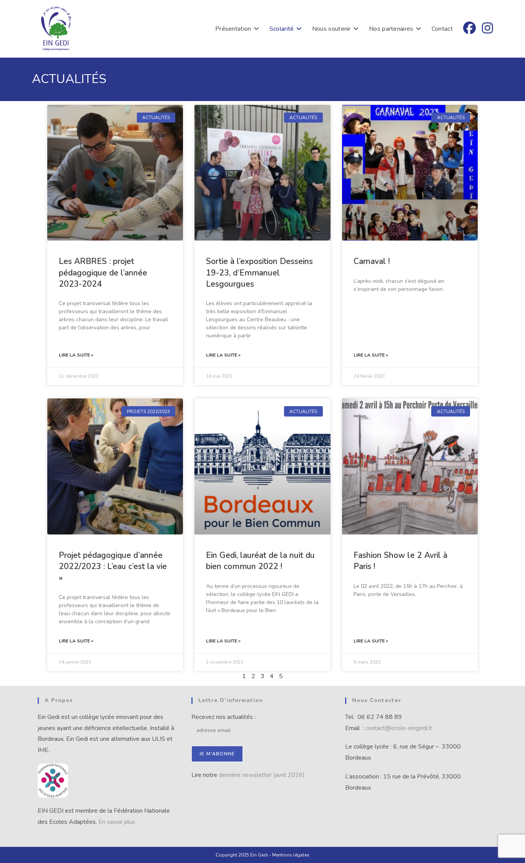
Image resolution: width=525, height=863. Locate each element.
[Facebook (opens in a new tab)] (469, 28)
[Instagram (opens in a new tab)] (487, 28)
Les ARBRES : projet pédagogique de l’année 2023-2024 (103, 272)
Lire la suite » (76, 355)
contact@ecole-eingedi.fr (400, 728)
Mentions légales (290, 855)
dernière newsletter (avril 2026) (262, 775)
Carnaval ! (372, 261)
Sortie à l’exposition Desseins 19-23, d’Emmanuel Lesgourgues (259, 272)
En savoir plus (116, 822)
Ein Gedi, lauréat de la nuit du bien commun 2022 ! (260, 561)
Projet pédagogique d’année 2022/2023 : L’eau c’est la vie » (113, 566)
